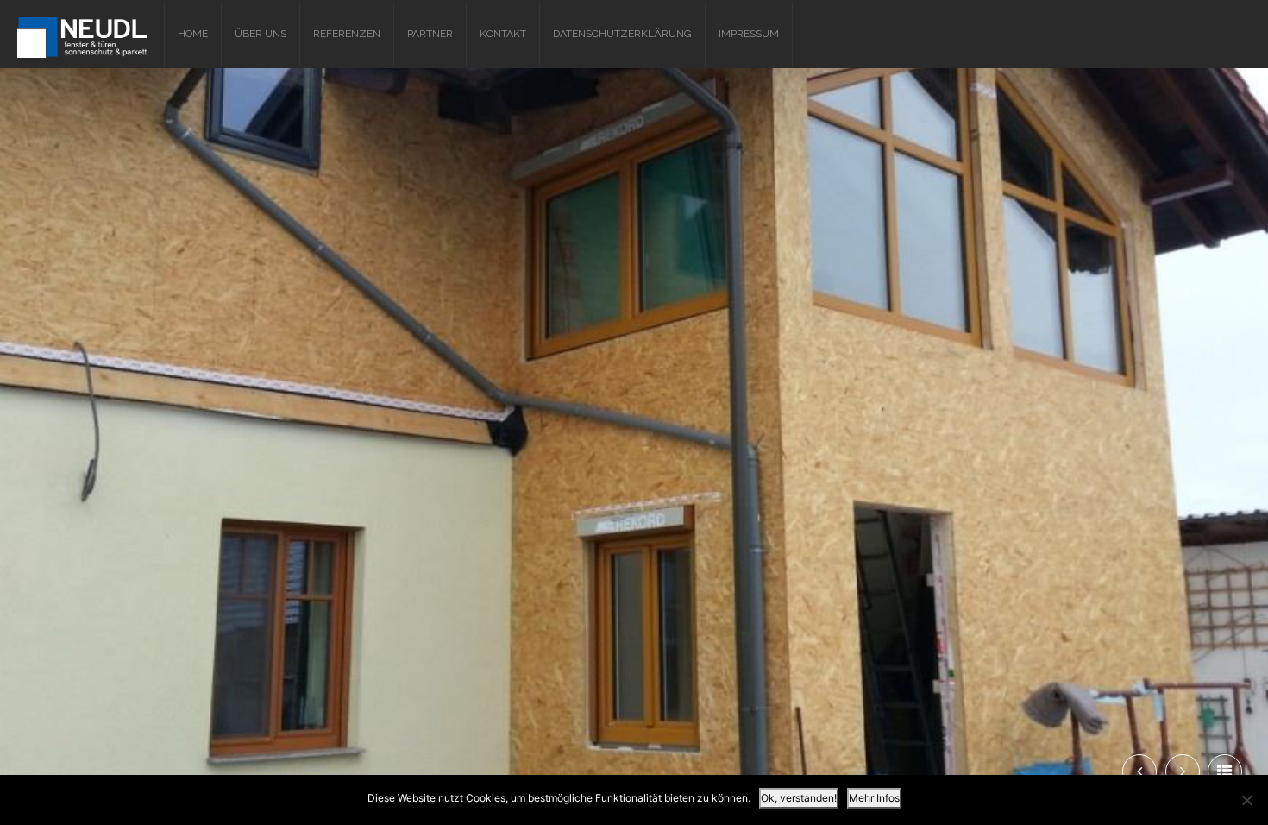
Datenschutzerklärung (622, 34)
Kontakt (503, 34)
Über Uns (260, 34)
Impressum (749, 34)
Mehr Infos (874, 797)
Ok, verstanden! (799, 797)
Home (193, 34)
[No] (1246, 800)
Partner (430, 34)
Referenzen (346, 34)
